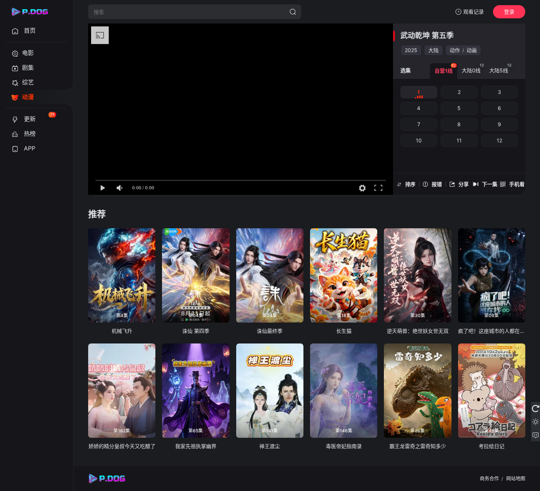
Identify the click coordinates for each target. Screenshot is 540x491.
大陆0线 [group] (473, 68)
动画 (472, 50)
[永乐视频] (33, 11)
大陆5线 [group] (500, 68)
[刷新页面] (535, 408)
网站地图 (515, 478)
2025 (411, 50)
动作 (455, 50)
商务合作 (489, 478)
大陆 (433, 50)
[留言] (535, 434)
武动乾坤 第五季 (427, 35)
